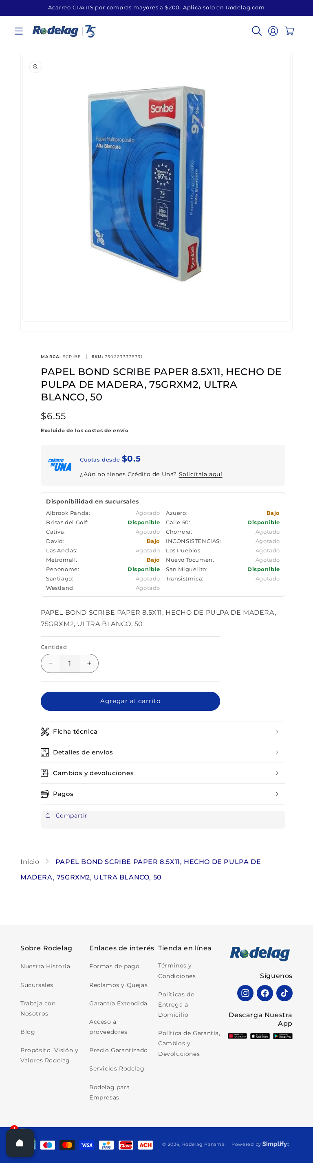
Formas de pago (114, 966)
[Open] (20, 1143)
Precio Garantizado (118, 1050)
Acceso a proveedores (108, 1026)
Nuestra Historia (45, 966)
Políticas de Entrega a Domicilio (176, 1004)
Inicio (30, 862)
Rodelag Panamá (203, 1144)
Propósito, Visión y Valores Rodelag (49, 1055)
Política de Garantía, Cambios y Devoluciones (189, 1043)
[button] (19, 31)
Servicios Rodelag (116, 1068)
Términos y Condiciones (177, 970)
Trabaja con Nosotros (38, 1008)
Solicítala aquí (201, 474)
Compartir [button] (71, 815)
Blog (27, 1031)
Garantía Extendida (118, 1003)
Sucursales (36, 985)
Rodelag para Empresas (109, 1092)
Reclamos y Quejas (118, 985)
